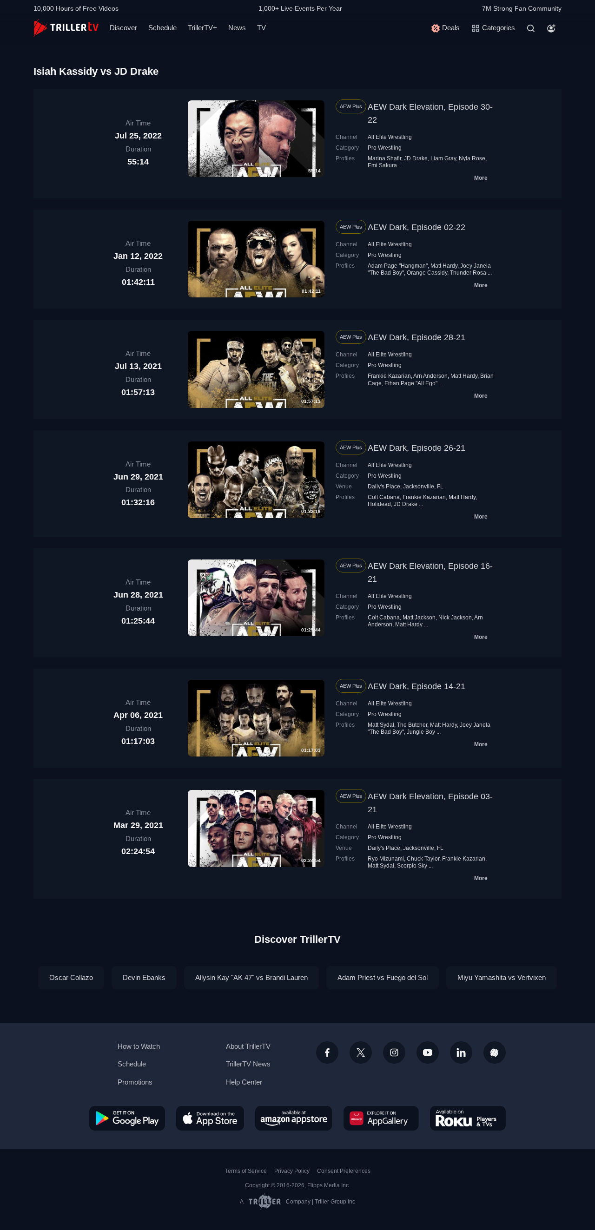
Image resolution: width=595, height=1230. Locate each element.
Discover (123, 28)
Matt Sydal (381, 725)
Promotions (135, 1082)
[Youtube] (427, 1052)
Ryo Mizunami (386, 858)
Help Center (244, 1082)
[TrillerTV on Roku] (468, 1118)
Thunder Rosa (468, 273)
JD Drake (416, 158)
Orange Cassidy (427, 273)
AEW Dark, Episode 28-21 (416, 337)
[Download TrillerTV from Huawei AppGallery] (381, 1118)
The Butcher (412, 725)
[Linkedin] (461, 1052)
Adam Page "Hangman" (398, 266)
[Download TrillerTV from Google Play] (127, 1118)
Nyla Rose (472, 158)
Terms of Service (246, 1171)
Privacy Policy (292, 1171)
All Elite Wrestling (390, 137)
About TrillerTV (248, 1046)
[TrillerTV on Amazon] (293, 1118)
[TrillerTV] (66, 28)
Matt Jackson (419, 617)
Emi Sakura (382, 165)
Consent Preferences (343, 1171)
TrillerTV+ (202, 28)
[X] (361, 1052)
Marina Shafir (384, 158)
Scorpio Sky (412, 865)
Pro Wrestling (385, 148)
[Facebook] (327, 1052)
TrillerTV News (248, 1064)
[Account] (551, 28)
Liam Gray (443, 158)
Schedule (162, 28)
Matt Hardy (443, 266)
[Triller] (494, 1052)
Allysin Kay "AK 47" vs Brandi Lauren (251, 977)
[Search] (531, 28)
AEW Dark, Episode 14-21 (416, 686)
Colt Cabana (384, 497)
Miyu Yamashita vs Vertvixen (501, 977)
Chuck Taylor (423, 858)
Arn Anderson (430, 376)
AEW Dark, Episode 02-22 (416, 227)
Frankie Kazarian (389, 376)
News (237, 28)
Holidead (379, 504)
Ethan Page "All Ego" (410, 383)
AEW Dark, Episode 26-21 (416, 448)
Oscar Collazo (71, 977)
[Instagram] (394, 1052)
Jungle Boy (421, 732)
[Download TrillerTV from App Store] (210, 1118)
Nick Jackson (455, 617)
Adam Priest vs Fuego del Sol (382, 977)
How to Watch (139, 1046)
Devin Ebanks (144, 977)
